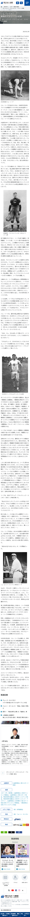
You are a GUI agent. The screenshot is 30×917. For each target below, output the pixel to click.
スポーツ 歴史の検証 (14, 6)
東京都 (10, 793)
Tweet (11, 26)
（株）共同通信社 (18, 809)
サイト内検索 (21, 3)
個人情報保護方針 (6, 910)
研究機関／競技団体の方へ (15, 914)
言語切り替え (17, 3)
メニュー (27, 3)
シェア (19, 26)
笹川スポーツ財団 (1, 6)
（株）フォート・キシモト (20, 814)
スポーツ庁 (4, 793)
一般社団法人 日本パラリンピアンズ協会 (14, 804)
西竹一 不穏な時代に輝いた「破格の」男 (15, 712)
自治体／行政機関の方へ (5, 914)
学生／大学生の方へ (25, 914)
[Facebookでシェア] (19, 832)
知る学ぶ (6, 6)
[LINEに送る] (4, 832)
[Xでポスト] (11, 832)
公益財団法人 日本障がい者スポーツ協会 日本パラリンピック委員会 (14, 802)
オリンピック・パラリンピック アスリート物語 (13, 8)
